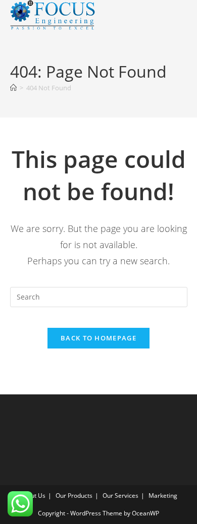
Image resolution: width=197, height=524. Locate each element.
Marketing (163, 495)
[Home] (13, 87)
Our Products (74, 495)
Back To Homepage (98, 337)
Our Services (120, 495)
